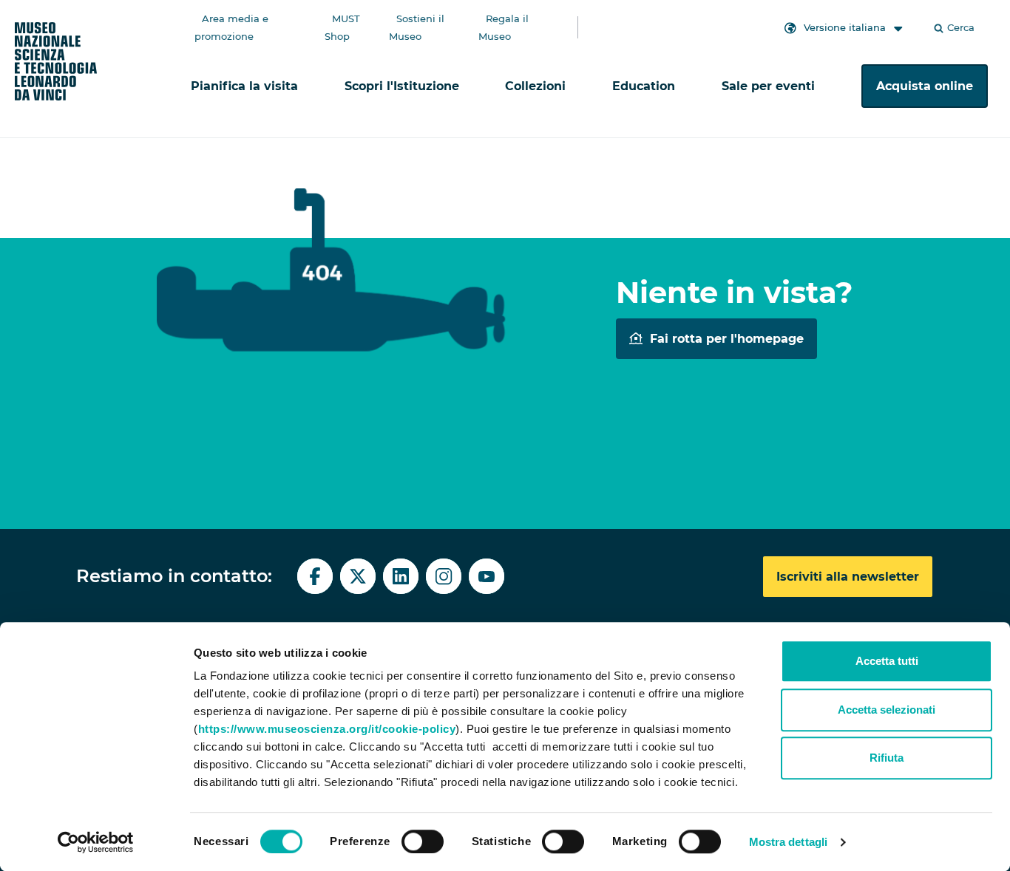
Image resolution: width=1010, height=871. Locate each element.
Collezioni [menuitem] (535, 86)
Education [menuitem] (643, 86)
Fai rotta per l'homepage (727, 339)
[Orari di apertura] (677, 15)
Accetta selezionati (886, 709)
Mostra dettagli (788, 842)
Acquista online (924, 86)
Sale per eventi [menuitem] (768, 86)
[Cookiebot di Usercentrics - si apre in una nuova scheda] (95, 842)
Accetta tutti (886, 661)
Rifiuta (887, 757)
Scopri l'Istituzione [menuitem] (402, 86)
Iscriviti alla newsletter (847, 577)
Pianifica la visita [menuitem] (244, 86)
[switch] (422, 841)
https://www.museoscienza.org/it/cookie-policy (327, 729)
